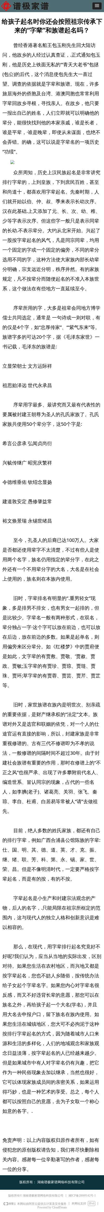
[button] (97, 5)
